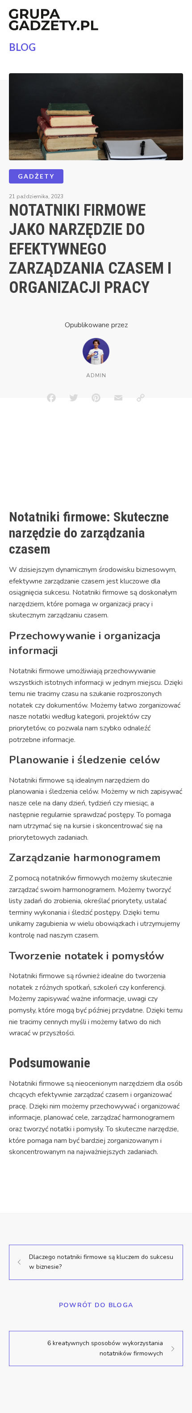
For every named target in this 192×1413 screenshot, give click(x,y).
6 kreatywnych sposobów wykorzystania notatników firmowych (105, 1348)
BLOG (22, 47)
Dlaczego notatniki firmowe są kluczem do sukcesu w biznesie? (101, 1262)
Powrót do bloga (96, 1305)
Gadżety (36, 176)
